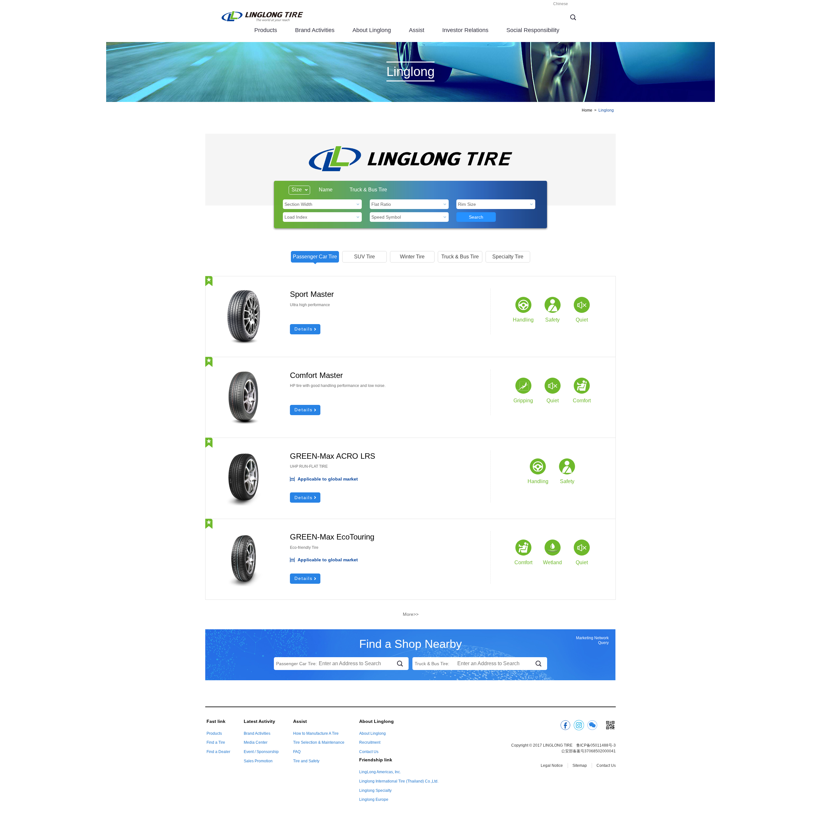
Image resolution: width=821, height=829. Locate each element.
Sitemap (579, 765)
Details (303, 328)
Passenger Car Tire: (296, 663)
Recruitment (369, 742)
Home (587, 110)
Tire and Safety (306, 761)
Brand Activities (314, 30)
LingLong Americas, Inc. (380, 772)
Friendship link (375, 759)
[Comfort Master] (243, 372)
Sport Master (312, 294)
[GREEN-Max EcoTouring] (243, 534)
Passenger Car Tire (315, 256)
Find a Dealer (218, 751)
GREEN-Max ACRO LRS (332, 456)
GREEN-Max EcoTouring (332, 536)
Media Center (255, 742)
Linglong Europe (373, 799)
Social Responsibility (532, 30)
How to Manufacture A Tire (316, 733)
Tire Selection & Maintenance (318, 742)
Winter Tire (412, 256)
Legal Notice (552, 765)
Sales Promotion (258, 761)
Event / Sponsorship (261, 751)
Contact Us (368, 751)
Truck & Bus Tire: (432, 663)
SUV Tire (364, 256)
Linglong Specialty (375, 790)
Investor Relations (465, 30)
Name (326, 189)
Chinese (560, 4)
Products (265, 30)
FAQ (296, 751)
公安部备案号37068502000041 (588, 751)
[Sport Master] (243, 291)
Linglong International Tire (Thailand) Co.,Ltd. (398, 781)
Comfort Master (316, 375)
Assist (416, 30)
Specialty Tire (507, 256)
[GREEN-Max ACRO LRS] (243, 453)
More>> (411, 614)
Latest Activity (259, 721)
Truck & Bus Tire (368, 189)
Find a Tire (216, 742)
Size (297, 189)
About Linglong (371, 30)
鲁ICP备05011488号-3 (596, 745)
